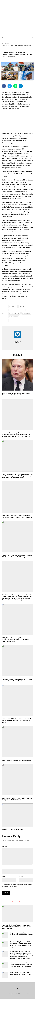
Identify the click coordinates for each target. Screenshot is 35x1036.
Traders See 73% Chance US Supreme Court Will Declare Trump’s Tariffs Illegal (17, 556)
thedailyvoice (26, 313)
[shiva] (5, 975)
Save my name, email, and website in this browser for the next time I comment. (17, 885)
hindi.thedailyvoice (15, 313)
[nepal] (17, 779)
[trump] (17, 455)
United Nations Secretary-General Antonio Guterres (20, 320)
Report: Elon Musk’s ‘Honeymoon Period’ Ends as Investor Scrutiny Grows (16, 394)
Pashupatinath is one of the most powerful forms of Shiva (20, 973)
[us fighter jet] (17, 619)
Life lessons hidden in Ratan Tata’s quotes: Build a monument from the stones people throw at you (21, 965)
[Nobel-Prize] (17, 700)
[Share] (4, 86)
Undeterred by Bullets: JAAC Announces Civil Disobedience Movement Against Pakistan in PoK (20, 944)
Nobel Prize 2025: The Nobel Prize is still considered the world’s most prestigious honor (16, 720)
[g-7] (17, 414)
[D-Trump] (17, 536)
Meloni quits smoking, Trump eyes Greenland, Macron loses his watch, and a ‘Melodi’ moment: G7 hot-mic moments (17, 434)
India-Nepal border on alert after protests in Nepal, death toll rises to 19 (17, 799)
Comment (5, 846)
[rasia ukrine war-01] (17, 741)
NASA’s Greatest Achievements (13, 829)
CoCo (16, 342)
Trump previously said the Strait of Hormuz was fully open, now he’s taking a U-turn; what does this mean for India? (17, 475)
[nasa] (17, 815)
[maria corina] (17, 660)
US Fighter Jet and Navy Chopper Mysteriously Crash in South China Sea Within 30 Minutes (15, 639)
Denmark (22, 306)
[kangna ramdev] (17, 913)
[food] (5, 935)
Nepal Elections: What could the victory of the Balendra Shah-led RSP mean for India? (17, 516)
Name (3, 868)
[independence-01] (5, 954)
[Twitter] (17, 988)
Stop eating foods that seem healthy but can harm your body (21, 934)
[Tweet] (9, 86)
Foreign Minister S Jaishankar (17, 309)
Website (21, 876)
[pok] (5, 944)
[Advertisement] (17, 17)
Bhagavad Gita (13, 306)
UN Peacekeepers (14, 316)
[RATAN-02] (5, 965)
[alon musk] (17, 375)
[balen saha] (17, 497)
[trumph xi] (17, 576)
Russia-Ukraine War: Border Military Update (17, 760)
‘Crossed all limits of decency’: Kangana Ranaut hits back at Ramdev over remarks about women (17, 926)
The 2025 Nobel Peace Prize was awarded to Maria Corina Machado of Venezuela (17, 680)
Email (3, 876)
